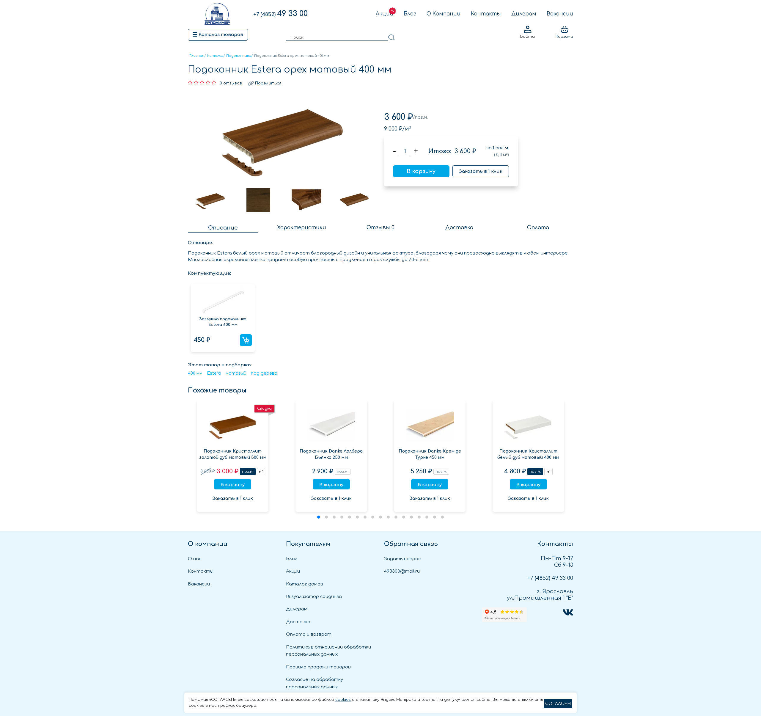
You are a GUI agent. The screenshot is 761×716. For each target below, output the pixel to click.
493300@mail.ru (402, 571)
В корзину (421, 171)
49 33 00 (280, 14)
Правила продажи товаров (318, 667)
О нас (195, 558)
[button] (318, 517)
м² (261, 472)
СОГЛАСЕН (558, 703)
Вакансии (560, 14)
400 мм (195, 373)
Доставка (298, 621)
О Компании (443, 14)
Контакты (486, 14)
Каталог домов (304, 584)
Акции (384, 14)
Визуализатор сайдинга (314, 596)
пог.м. (248, 472)
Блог (410, 14)
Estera (214, 373)
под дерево (264, 373)
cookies (343, 700)
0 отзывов (231, 83)
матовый (236, 373)
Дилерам (523, 14)
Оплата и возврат (308, 634)
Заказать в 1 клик (480, 171)
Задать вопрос (402, 558)
